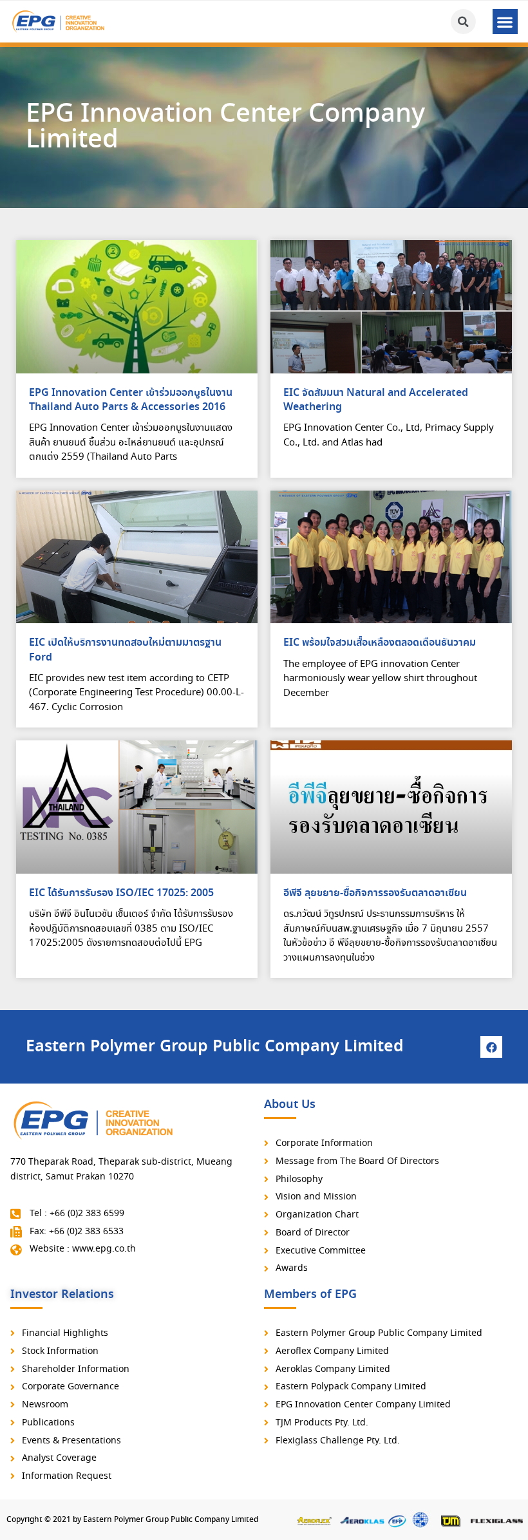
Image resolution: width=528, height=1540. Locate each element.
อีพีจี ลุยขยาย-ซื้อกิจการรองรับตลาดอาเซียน (375, 893)
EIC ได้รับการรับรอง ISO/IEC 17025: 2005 (121, 893)
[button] (505, 21)
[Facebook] (491, 1047)
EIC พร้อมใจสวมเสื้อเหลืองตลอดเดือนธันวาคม (379, 642)
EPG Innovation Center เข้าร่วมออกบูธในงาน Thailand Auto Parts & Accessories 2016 (130, 400)
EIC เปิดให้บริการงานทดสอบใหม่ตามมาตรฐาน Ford (125, 649)
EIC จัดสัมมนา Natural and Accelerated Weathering (375, 400)
